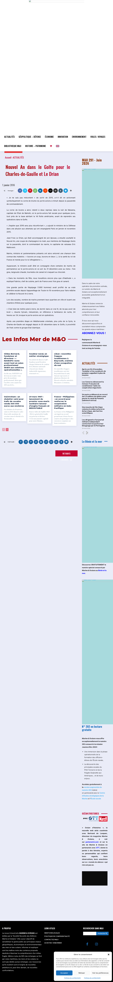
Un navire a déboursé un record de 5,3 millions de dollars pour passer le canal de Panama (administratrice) (94, 397)
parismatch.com (92, 842)
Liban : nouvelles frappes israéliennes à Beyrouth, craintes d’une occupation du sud (63, 359)
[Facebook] (20, 190)
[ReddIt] (45, 190)
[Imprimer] (55, 190)
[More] (71, 190)
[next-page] (7, 429)
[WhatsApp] (35, 190)
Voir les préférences (100, 973)
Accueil (8, 157)
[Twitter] (25, 190)
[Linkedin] (40, 190)
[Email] (50, 190)
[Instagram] (96, 944)
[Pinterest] (30, 190)
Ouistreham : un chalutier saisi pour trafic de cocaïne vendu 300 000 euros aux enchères (14, 401)
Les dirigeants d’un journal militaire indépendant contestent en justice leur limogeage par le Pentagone (93, 423)
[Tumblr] (60, 190)
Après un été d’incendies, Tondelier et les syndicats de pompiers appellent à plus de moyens (94, 372)
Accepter (64, 973)
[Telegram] (65, 190)
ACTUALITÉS (18, 157)
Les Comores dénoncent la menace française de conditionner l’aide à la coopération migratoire (93, 385)
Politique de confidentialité (72, 978)
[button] (108, 954)
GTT (97, 848)
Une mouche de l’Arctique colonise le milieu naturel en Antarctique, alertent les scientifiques (93, 410)
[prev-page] (3, 429)
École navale (96, 799)
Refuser (82, 973)
